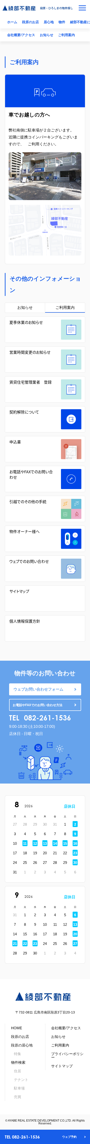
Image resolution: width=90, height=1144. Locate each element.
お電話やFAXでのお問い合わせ (31, 474)
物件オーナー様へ (24, 531)
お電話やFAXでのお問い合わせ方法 (37, 705)
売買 (17, 1097)
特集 (17, 1054)
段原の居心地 (22, 1045)
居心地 (49, 22)
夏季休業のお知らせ (26, 322)
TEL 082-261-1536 (22, 1136)
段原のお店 (30, 22)
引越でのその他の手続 (27, 501)
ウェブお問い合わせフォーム (38, 689)
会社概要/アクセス (21, 35)
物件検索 (18, 1062)
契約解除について (24, 412)
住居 (17, 1071)
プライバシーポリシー (67, 1055)
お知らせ (46, 35)
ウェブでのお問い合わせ (29, 561)
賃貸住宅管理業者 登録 (30, 382)
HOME (16, 1028)
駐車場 (19, 1088)
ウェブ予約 (69, 1137)
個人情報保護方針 (24, 621)
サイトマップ (19, 591)
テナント (21, 1080)
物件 (62, 22)
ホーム (12, 22)
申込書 (15, 442)
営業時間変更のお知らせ (29, 352)
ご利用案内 (66, 35)
